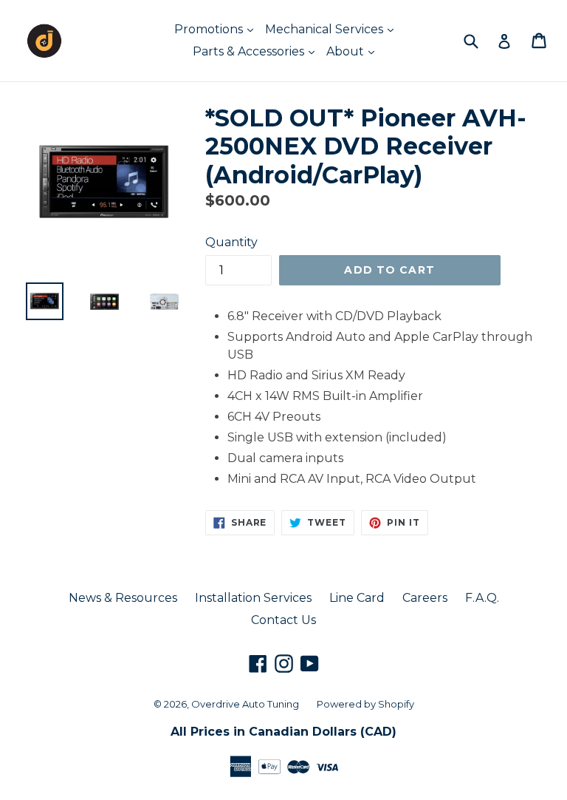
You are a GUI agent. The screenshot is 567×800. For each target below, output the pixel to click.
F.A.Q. (482, 598)
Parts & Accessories (250, 51)
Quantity (231, 242)
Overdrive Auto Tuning (245, 704)
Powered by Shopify (365, 704)
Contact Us (283, 620)
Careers (424, 598)
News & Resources (123, 598)
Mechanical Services (325, 29)
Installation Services (253, 598)
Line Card (357, 598)
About (346, 51)
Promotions (210, 29)
